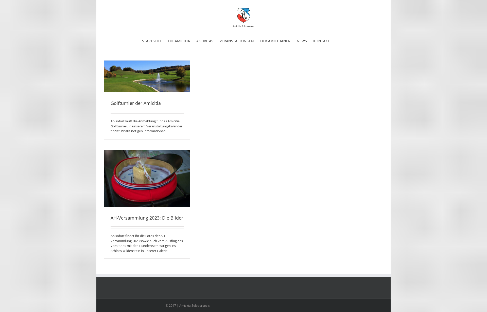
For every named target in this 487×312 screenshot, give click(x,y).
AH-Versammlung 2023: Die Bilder (147, 218)
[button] (337, 40)
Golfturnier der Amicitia (136, 103)
